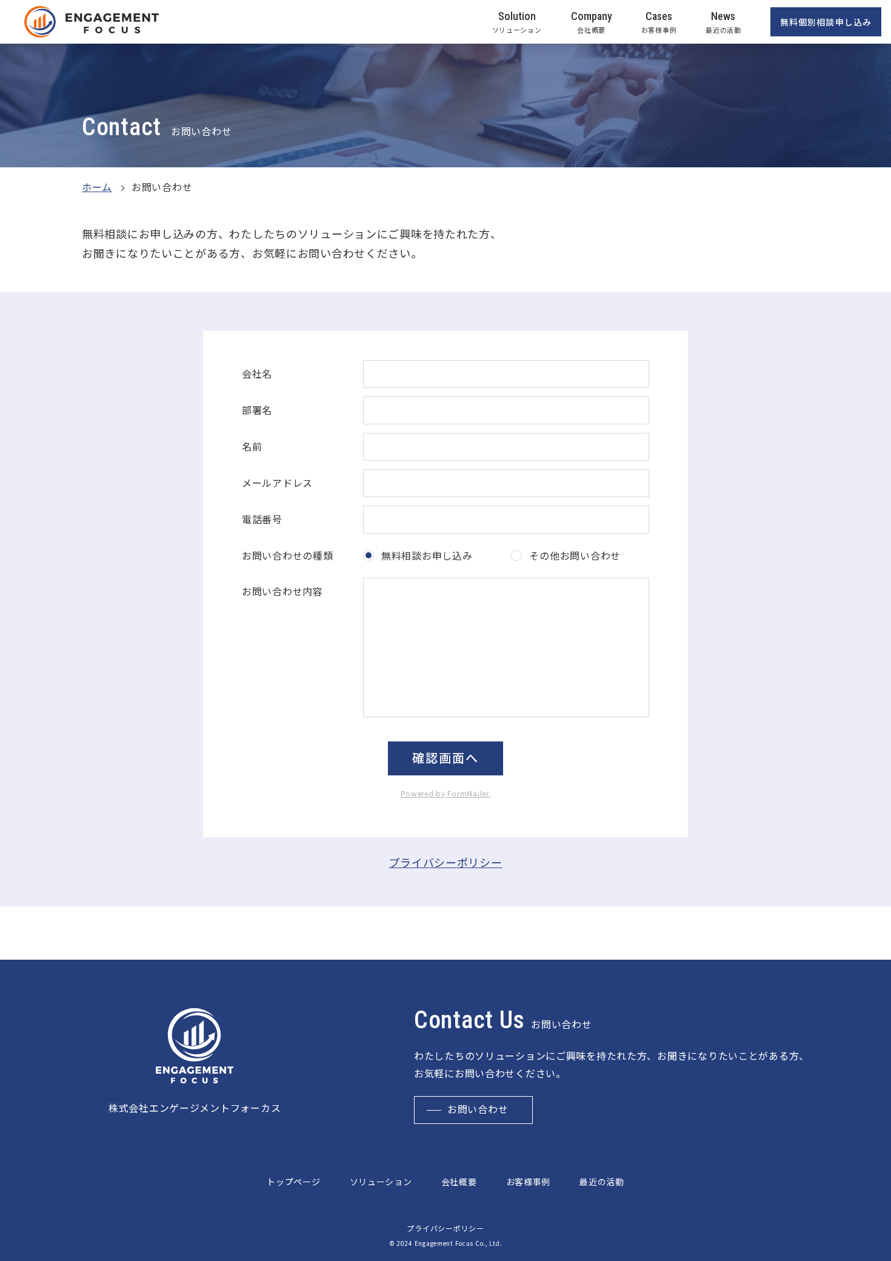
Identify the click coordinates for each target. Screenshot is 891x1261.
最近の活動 (601, 1182)
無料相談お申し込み (426, 555)
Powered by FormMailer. (446, 793)
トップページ (293, 1182)
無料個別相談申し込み (826, 22)
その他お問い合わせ (574, 555)
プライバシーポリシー (445, 862)
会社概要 (459, 1182)
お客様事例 (528, 1182)
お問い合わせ (477, 1110)
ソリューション (381, 1182)
